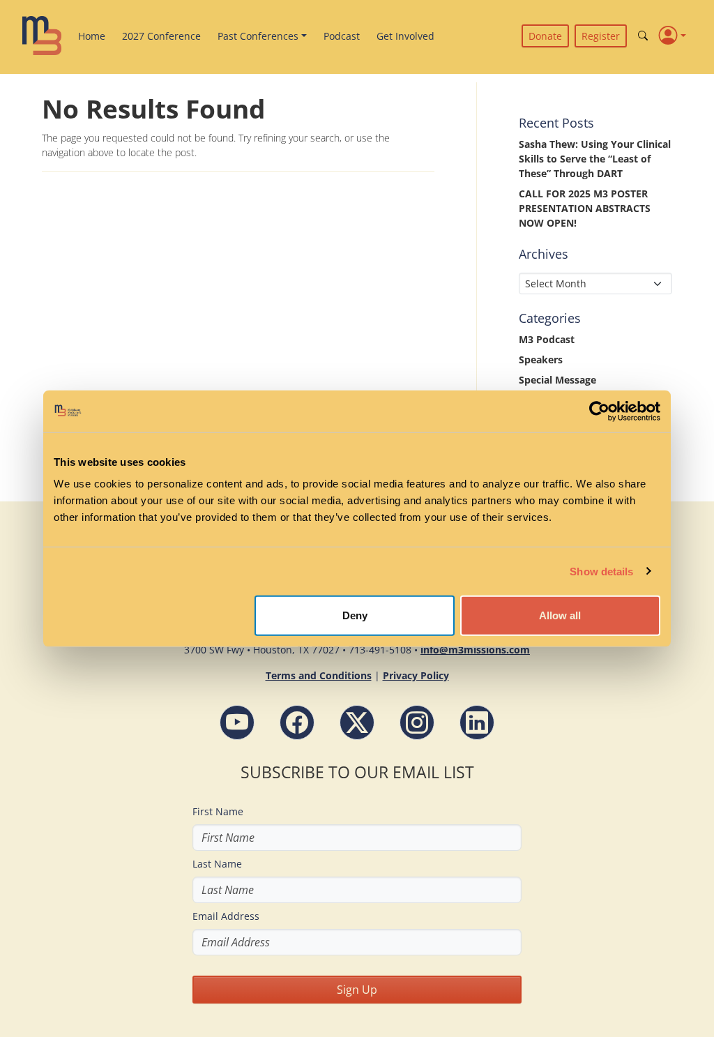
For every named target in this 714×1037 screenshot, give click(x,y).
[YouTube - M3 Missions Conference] (237, 722)
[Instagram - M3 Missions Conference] (417, 722)
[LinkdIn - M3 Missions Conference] (477, 722)
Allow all (560, 615)
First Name (217, 811)
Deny (354, 615)
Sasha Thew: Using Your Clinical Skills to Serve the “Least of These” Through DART (595, 158)
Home (91, 36)
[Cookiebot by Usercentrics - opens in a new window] (599, 410)
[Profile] (672, 35)
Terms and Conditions (319, 675)
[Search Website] (642, 36)
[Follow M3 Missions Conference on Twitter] (357, 722)
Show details (601, 571)
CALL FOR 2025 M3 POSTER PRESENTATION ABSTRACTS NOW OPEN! (585, 208)
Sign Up (357, 989)
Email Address (225, 916)
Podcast (342, 36)
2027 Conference (161, 36)
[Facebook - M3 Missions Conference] (297, 722)
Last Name (217, 863)
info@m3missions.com (475, 649)
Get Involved (405, 36)
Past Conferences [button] (258, 36)
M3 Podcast (547, 339)
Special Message (557, 379)
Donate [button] (545, 36)
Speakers (541, 359)
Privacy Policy (416, 675)
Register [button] (601, 36)
